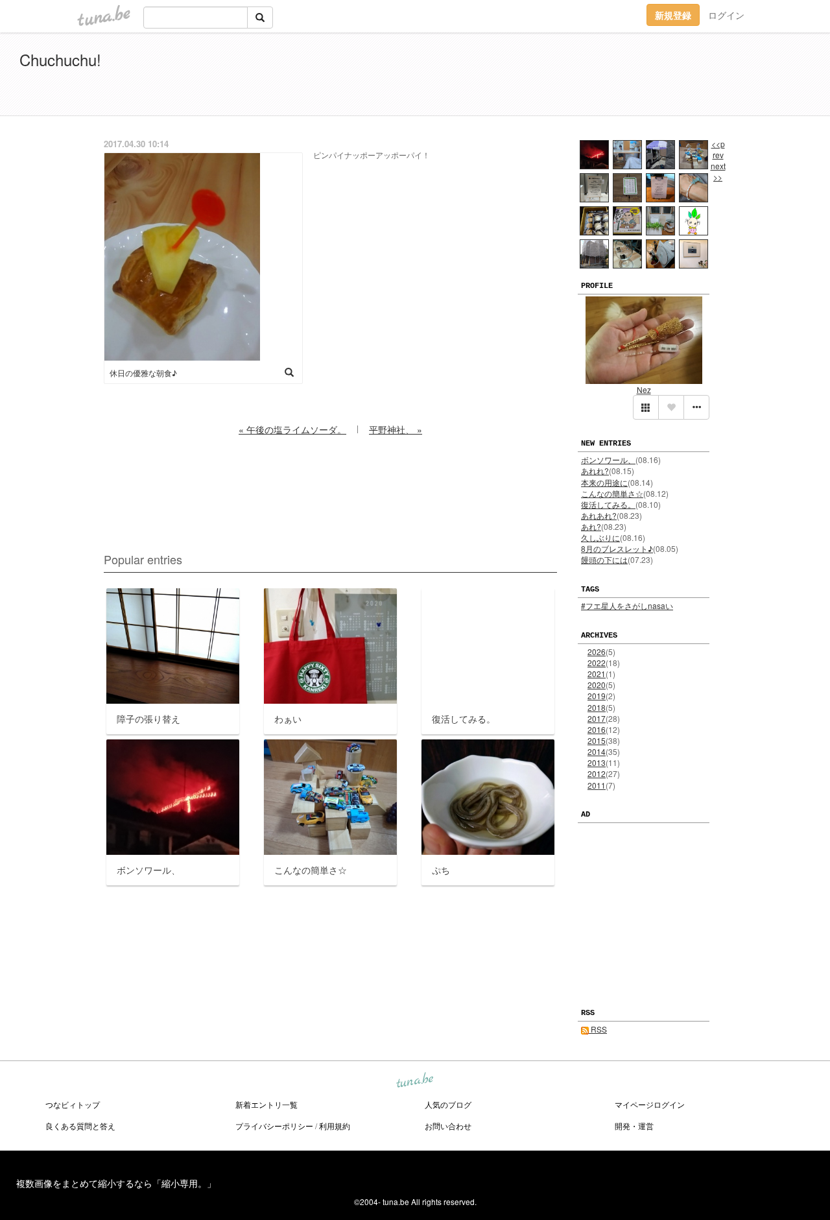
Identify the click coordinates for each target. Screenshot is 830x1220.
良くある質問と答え (80, 1125)
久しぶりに (600, 537)
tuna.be (414, 1081)
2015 (596, 740)
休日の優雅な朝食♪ (143, 372)
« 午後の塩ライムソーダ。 (292, 429)
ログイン (726, 14)
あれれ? (595, 470)
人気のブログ (448, 1104)
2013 (596, 762)
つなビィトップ (72, 1104)
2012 (596, 773)
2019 (596, 695)
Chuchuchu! (60, 59)
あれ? (591, 526)
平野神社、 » (395, 429)
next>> (718, 171)
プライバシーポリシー (274, 1125)
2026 (596, 651)
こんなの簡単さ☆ (612, 493)
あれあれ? (599, 515)
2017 (596, 718)
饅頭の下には (604, 559)
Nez (644, 389)
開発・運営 (634, 1125)
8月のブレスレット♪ (617, 548)
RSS (598, 1029)
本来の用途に (604, 482)
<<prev (718, 149)
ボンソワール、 (608, 459)
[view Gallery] (646, 407)
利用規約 (334, 1125)
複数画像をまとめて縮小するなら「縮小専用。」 (116, 1183)
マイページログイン (650, 1104)
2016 (596, 729)
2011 (596, 785)
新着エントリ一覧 (266, 1104)
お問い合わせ (448, 1125)
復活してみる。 (608, 504)
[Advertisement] (661, 76)
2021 (596, 673)
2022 (596, 662)
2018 (596, 707)
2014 (596, 751)
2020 (596, 684)
